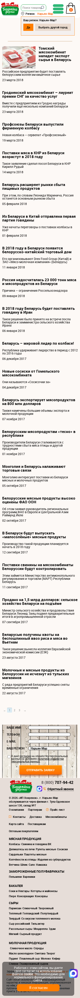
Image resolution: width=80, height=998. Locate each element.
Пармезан (15, 908)
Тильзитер (37, 923)
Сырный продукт (31, 934)
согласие (25, 756)
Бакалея (16, 886)
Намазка (41, 864)
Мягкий (13, 934)
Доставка (36, 817)
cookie (28, 974)
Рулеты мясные (46, 849)
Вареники (29, 876)
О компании (16, 809)
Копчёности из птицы (22, 859)
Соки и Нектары (19, 891)
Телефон (13, 734)
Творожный (46, 908)
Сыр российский (19, 923)
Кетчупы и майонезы (44, 891)
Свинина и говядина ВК (36, 844)
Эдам (52, 928)
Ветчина (14, 864)
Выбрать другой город (53, 27)
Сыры (13, 903)
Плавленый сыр (29, 958)
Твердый (14, 918)
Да (28, 27)
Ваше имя (14, 728)
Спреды (39, 948)
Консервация (25, 896)
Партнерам (35, 809)
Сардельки (16, 854)
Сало (32, 864)
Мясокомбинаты (56, 817)
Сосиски (62, 849)
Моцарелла (41, 928)
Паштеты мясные (35, 854)
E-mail (11, 741)
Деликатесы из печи (22, 849)
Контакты (19, 817)
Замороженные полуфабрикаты (36, 871)
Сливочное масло (21, 948)
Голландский (31, 913)
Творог (50, 953)
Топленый (15, 913)
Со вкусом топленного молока (40, 918)
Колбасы (14, 844)
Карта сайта (16, 824)
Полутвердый (49, 913)
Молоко (46, 958)
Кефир (56, 958)
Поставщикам (37, 824)
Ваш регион (15, 748)
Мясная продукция (25, 839)
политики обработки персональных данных (37, 760)
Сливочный (29, 908)
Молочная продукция (27, 943)
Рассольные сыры (20, 928)
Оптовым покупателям (23, 831)
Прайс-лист (57, 809)
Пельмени (15, 876)
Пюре (12, 896)
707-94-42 (57, 782)
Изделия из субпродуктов (54, 859)
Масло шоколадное (21, 953)
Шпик (24, 864)
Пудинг (13, 958)
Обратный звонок (60, 789)
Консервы (41, 896)
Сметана (40, 953)
